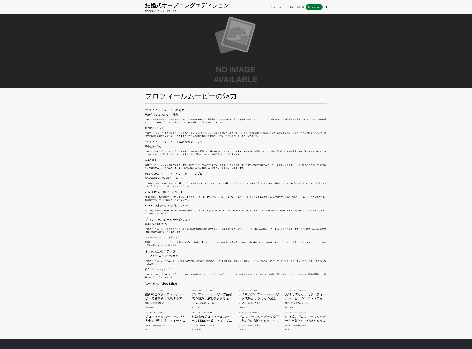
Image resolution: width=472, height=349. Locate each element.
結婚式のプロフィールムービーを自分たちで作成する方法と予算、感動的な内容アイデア (305, 319)
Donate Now (314, 7)
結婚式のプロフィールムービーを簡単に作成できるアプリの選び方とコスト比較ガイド (212, 319)
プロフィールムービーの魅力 (282, 7)
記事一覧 (300, 7)
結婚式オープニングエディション (187, 5)
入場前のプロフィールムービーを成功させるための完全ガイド (258, 296)
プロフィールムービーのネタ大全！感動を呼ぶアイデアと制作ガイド (165, 319)
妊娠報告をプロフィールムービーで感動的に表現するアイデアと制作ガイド (165, 296)
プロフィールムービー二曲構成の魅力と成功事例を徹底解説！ (212, 296)
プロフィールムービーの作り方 (155, 290)
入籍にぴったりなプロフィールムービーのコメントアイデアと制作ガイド (305, 296)
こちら (174, 186)
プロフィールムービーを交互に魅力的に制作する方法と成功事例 (258, 319)
